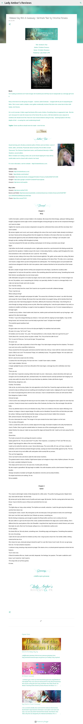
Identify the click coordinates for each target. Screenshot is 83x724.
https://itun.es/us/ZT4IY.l (20, 198)
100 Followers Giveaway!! (28, 676)
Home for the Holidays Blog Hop (30, 652)
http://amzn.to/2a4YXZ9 (21, 190)
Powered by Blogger (42, 722)
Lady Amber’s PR (45, 52)
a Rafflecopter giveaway (41, 576)
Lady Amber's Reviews (18, 2)
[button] (10, 24)
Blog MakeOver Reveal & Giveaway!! (31, 704)
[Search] (34, 3)
